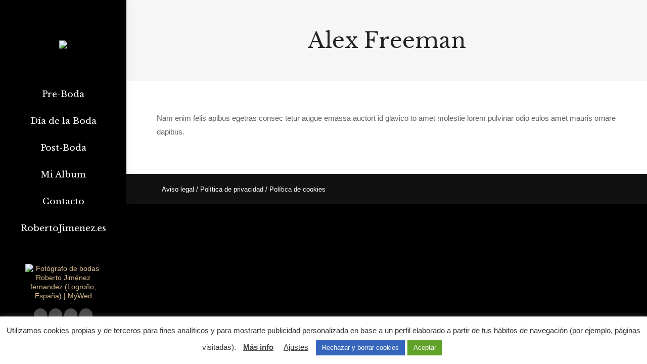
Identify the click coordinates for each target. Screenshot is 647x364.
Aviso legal (178, 189)
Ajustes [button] (296, 347)
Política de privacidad (231, 189)
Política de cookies (297, 189)
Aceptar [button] (424, 347)
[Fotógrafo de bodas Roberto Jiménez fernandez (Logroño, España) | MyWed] (63, 296)
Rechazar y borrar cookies (360, 347)
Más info (258, 347)
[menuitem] (63, 94)
